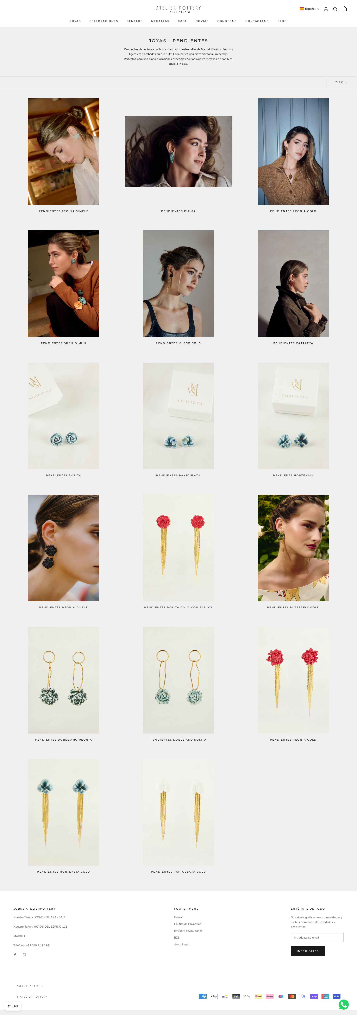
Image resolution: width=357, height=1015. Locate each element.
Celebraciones (103, 21)
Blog (282, 21)
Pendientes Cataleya (293, 343)
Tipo (340, 82)
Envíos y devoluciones (188, 931)
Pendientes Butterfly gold (293, 607)
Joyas (75, 21)
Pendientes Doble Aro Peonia (63, 739)
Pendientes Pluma (178, 211)
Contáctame (257, 21)
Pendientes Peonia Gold (293, 211)
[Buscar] (335, 9)
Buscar (178, 917)
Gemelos (135, 21)
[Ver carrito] (345, 8)
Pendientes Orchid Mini (64, 343)
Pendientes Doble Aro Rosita (178, 739)
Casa (182, 21)
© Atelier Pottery (32, 996)
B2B (177, 938)
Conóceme (227, 21)
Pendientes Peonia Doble (63, 607)
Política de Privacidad (187, 924)
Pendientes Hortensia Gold (63, 871)
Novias (202, 21)
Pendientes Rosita (63, 475)
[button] (310, 8)
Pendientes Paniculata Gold (178, 871)
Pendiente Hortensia (293, 475)
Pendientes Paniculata (178, 475)
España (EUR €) (28, 986)
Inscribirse (308, 951)
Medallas (160, 21)
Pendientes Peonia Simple (64, 211)
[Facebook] (14, 954)
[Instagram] (24, 954)
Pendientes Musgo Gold (178, 343)
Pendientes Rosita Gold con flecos (178, 607)
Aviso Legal (181, 944)
